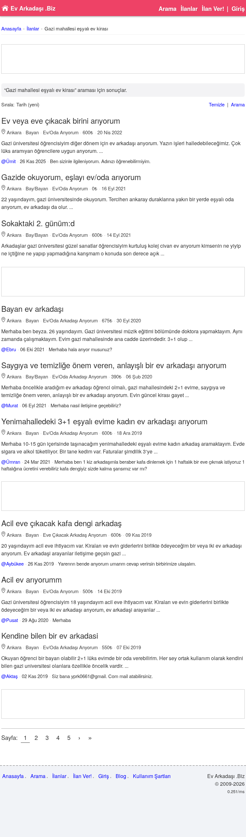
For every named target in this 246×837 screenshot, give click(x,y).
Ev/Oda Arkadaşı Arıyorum (70, 320)
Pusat (12, 620)
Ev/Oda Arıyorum (60, 132)
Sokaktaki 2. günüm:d (38, 222)
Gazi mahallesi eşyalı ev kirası (76, 28)
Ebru (11, 349)
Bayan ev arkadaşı (32, 308)
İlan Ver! (213, 8)
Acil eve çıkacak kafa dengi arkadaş (61, 522)
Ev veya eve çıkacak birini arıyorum (60, 120)
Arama (167, 8)
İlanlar (189, 8)
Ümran (13, 461)
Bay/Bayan (37, 188)
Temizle (217, 104)
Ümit (11, 161)
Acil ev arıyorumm (31, 579)
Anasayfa (11, 28)
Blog (121, 776)
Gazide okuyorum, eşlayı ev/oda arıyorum (71, 176)
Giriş (238, 8)
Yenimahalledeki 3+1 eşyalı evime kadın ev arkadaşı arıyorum (104, 421)
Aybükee (15, 563)
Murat (12, 405)
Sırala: (7, 104)
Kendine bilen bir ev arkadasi (49, 635)
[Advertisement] (123, 59)
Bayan (32, 132)
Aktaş (12, 676)
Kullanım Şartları (152, 776)
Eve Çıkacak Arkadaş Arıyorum (75, 534)
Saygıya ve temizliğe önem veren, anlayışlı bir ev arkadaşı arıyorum (113, 364)
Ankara (14, 132)
